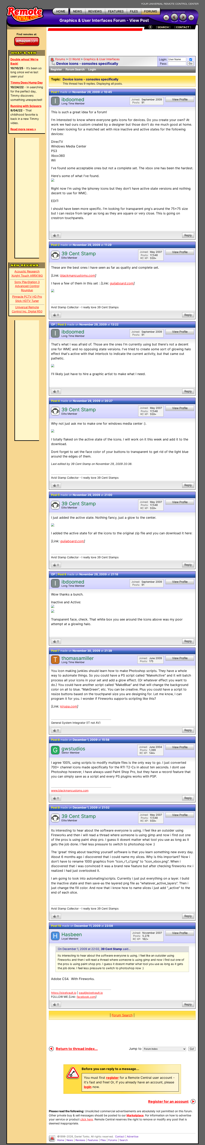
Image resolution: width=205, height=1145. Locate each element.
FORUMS (150, 11)
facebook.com (86, 996)
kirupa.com (68, 706)
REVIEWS (95, 11)
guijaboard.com (122, 283)
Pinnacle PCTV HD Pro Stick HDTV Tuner (27, 298)
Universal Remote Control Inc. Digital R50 (27, 309)
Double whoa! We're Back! (24, 61)
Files (103, 1140)
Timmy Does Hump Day (26, 82)
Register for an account (168, 1101)
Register (56, 69)
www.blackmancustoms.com (69, 790)
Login (92, 69)
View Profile (180, 99)
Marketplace (135, 1115)
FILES (134, 11)
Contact (120, 1136)
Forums (60, 59)
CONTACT (182, 27)
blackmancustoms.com (77, 275)
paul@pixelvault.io (91, 992)
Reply (188, 235)
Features (93, 1140)
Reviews (80, 1140)
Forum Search (75, 69)
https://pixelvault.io (63, 992)
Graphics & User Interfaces (101, 59)
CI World (74, 59)
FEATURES (116, 11)
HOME (60, 11)
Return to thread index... (77, 1049)
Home (60, 1140)
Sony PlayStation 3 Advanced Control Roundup (27, 286)
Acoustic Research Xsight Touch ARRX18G (27, 273)
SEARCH (163, 27)
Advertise (132, 1136)
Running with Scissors (25, 106)
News (69, 1140)
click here (86, 1119)
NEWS (77, 11)
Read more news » (23, 129)
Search (124, 1140)
